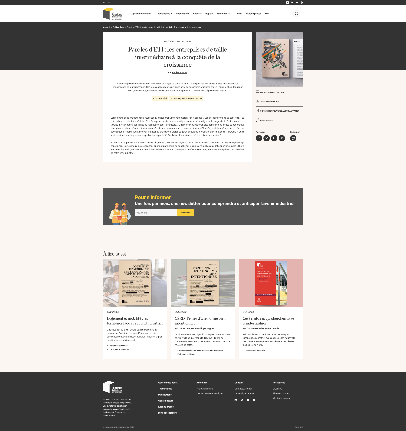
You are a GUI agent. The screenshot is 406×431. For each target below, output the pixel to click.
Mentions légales (281, 398)
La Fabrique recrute (244, 393)
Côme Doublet (186, 328)
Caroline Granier (255, 328)
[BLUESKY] (292, 2)
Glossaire (277, 388)
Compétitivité (160, 98)
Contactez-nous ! (243, 388)
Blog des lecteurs (167, 412)
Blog (239, 13)
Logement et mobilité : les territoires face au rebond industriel (135, 320)
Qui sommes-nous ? (142, 13)
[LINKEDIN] (287, 2)
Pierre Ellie (273, 328)
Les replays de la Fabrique (209, 393)
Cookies (299, 427)
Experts (197, 13)
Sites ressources (281, 393)
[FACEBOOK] (302, 2)
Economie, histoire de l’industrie (186, 98)
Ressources (279, 382)
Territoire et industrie (119, 349)
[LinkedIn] (236, 400)
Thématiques (163, 13)
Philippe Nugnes (205, 328)
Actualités (221, 13)
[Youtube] (248, 400)
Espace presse (253, 13)
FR (104, 2)
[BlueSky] (242, 400)
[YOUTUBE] (297, 2)
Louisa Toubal (179, 72)
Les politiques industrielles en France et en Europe (200, 350)
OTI (267, 13)
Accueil (106, 27)
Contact (239, 382)
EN (109, 2)
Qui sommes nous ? (168, 382)
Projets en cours (204, 388)
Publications (182, 13)
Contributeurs (165, 400)
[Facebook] (254, 400)
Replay (209, 13)
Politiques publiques (119, 345)
